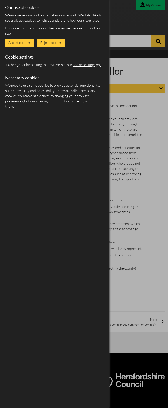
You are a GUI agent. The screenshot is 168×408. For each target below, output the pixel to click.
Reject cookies (51, 42)
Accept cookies (19, 42)
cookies (94, 28)
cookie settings (84, 64)
